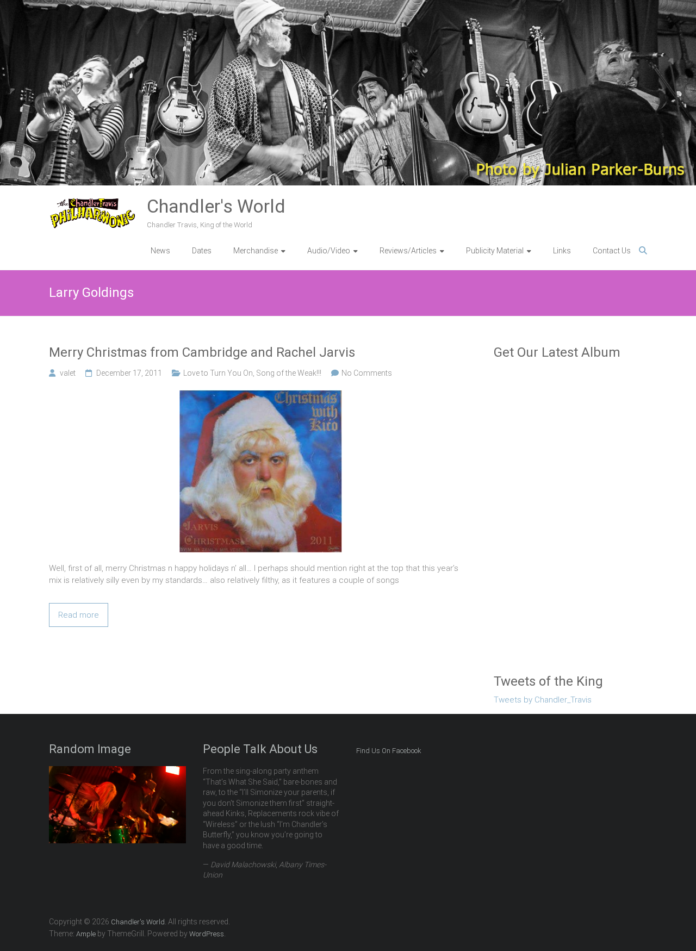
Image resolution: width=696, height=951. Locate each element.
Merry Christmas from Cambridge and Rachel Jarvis (202, 352)
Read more (78, 615)
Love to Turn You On (218, 373)
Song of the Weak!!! (288, 373)
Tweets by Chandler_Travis (543, 700)
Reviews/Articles (408, 250)
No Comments (366, 373)
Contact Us (612, 250)
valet (68, 373)
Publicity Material (495, 250)
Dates (202, 250)
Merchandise (255, 250)
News (160, 250)
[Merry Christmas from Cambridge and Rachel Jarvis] (260, 396)
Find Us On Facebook (388, 751)
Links (562, 250)
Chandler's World (216, 206)
